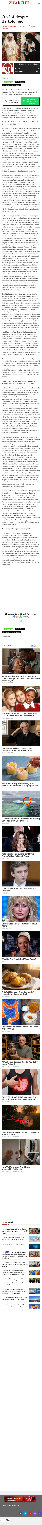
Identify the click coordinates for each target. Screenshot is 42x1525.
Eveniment (5, 28)
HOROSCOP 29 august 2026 (13, 1244)
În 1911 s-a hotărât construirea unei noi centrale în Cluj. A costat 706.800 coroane (15, 1264)
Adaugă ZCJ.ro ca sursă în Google (13, 101)
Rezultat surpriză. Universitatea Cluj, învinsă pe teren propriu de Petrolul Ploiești (15, 1231)
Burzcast (19, 1518)
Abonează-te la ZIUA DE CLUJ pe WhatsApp (32, 101)
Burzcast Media (29, 1518)
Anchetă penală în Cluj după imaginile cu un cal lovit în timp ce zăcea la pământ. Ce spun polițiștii (14, 1291)
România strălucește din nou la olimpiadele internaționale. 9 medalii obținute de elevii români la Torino (13, 1272)
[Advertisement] (21, 590)
